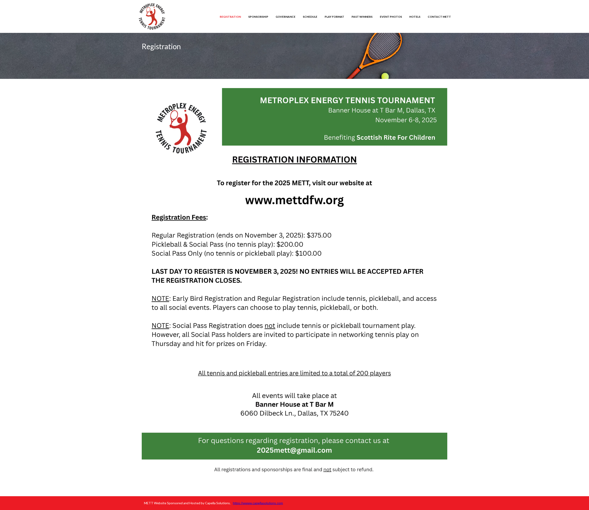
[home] (152, 16)
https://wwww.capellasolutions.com (258, 503)
